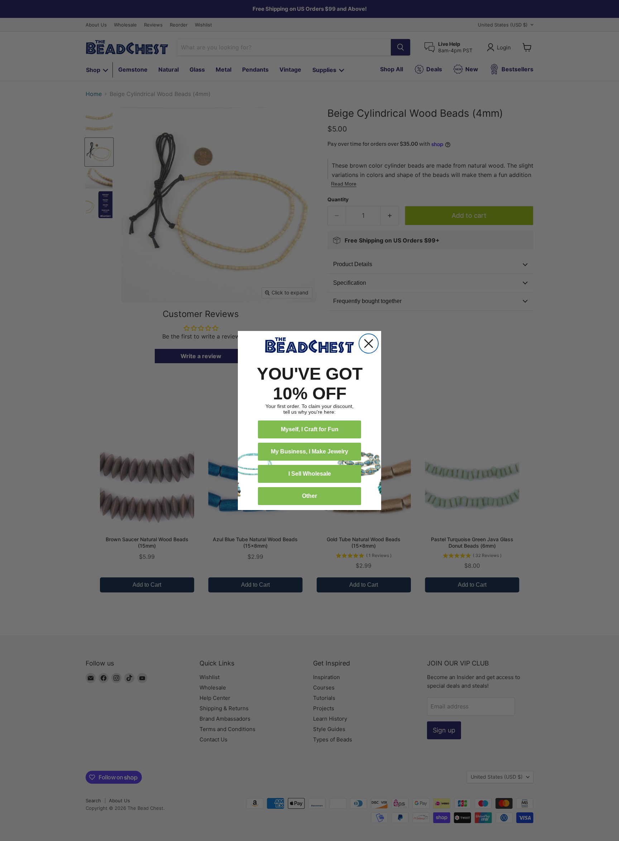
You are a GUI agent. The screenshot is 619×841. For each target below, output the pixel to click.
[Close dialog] (368, 343)
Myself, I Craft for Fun (310, 429)
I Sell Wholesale (309, 474)
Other (309, 496)
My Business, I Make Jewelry (309, 451)
